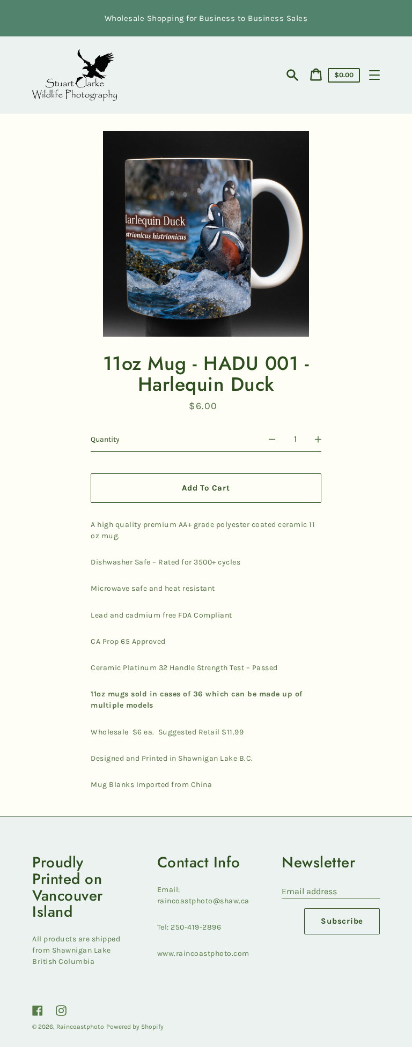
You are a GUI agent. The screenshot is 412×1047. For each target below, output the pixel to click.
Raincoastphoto (80, 1026)
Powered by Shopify (135, 1026)
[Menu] (374, 75)
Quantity (105, 439)
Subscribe (342, 921)
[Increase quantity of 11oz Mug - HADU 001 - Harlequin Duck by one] (318, 439)
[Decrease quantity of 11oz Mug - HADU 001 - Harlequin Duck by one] (272, 439)
